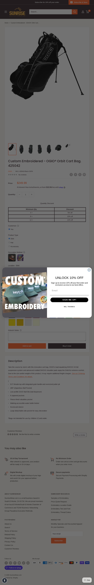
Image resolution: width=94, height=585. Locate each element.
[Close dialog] (89, 270)
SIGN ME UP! (69, 300)
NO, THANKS (69, 307)
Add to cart (27, 346)
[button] (4, 580)
